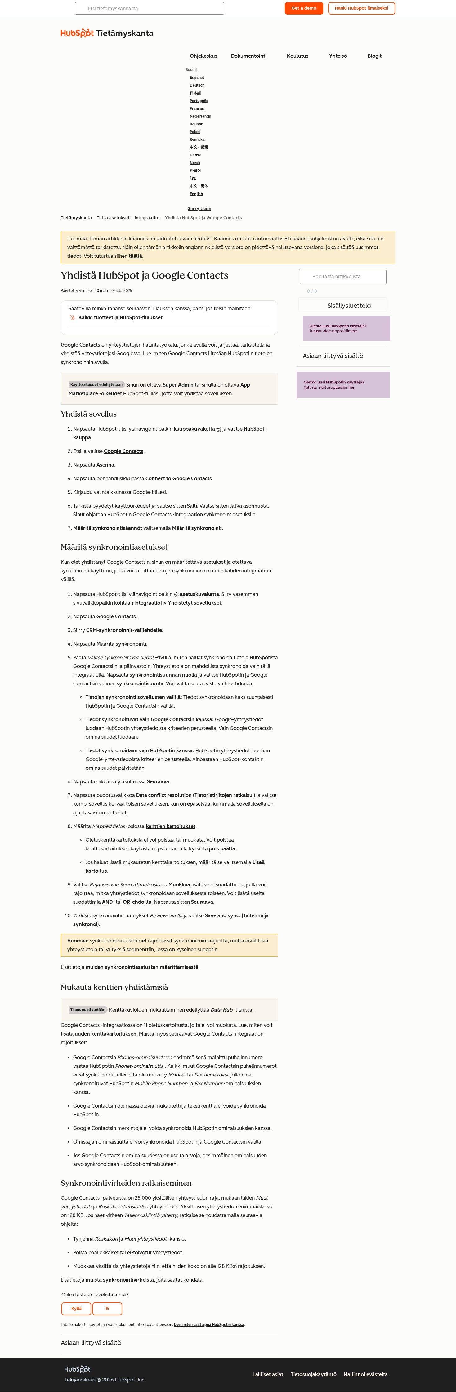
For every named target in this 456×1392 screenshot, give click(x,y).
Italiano (196, 124)
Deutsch (197, 85)
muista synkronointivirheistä (120, 1280)
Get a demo (304, 8)
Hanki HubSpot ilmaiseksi (361, 8)
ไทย (193, 178)
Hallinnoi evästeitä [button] (366, 1374)
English (196, 194)
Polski (195, 132)
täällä (135, 256)
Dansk (195, 155)
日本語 (195, 93)
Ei (107, 1308)
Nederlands (200, 116)
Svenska (197, 139)
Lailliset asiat (268, 1374)
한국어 (195, 170)
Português (199, 101)
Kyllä (76, 1308)
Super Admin (178, 385)
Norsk (195, 163)
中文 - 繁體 (199, 147)
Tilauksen (162, 308)
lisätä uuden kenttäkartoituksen (98, 1034)
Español (197, 77)
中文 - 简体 (199, 186)
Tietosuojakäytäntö (314, 1374)
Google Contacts (80, 345)
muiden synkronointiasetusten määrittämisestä (142, 967)
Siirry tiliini (199, 208)
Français (197, 108)
